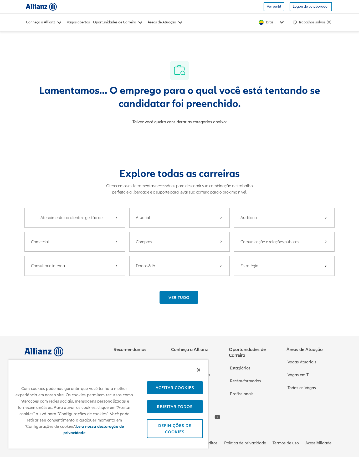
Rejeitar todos (175, 406)
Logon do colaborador (311, 6)
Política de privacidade (245, 443)
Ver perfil (274, 6)
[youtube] (217, 417)
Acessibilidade (318, 443)
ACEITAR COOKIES (175, 387)
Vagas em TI (299, 375)
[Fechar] (198, 370)
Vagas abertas (78, 22)
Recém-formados (245, 381)
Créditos (210, 443)
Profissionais (242, 394)
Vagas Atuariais (302, 362)
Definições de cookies (174, 428)
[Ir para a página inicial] (41, 6)
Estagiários (240, 368)
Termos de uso (286, 443)
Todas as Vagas (302, 387)
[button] (179, 297)
